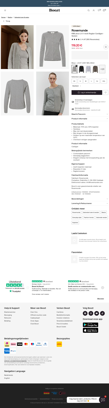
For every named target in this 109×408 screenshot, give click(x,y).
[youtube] (96, 313)
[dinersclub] (45, 344)
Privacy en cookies (57, 399)
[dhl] (59, 344)
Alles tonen (100, 298)
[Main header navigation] (5, 10)
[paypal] (13, 351)
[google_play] (90, 325)
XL (97, 81)
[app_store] (90, 330)
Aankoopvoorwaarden (31, 399)
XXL (104, 81)
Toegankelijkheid (45, 399)
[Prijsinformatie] (105, 47)
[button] (17, 47)
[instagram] (91, 313)
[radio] (75, 69)
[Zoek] (88, 10)
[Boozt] (54, 10)
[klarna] (13, 344)
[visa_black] (19, 344)
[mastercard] (26, 344)
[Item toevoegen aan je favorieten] (105, 92)
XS (74, 81)
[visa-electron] (39, 344)
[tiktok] (102, 313)
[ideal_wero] (7, 344)
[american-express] (7, 351)
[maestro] (32, 344)
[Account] (93, 10)
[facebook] (85, 313)
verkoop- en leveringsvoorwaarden (15, 361)
